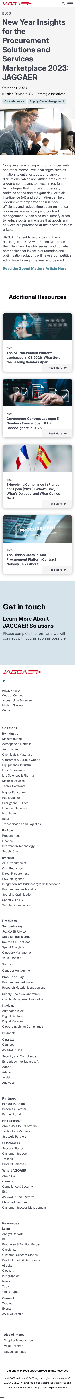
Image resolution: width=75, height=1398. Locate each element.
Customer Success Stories (20, 1255)
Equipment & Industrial (17, 765)
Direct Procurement (15, 873)
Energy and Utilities (15, 803)
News (6, 1281)
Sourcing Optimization (17, 894)
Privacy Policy (11, 690)
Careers (7, 1181)
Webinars (8, 1303)
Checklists (9, 1249)
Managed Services (14, 1202)
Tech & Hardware (13, 786)
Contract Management (17, 970)
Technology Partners (16, 1131)
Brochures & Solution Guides (21, 1244)
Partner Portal (11, 1114)
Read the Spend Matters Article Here (35, 268)
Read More (55, 367)
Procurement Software (17, 982)
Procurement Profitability (19, 889)
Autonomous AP (13, 1011)
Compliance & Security (17, 1186)
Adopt (6, 1067)
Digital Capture (12, 1016)
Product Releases (14, 1164)
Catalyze (8, 1039)
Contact (7, 710)
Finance (7, 841)
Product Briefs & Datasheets (21, 1260)
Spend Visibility (12, 900)
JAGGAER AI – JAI (14, 931)
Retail (6, 818)
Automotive (10, 749)
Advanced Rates (15, 1352)
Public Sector (11, 797)
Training (7, 1159)
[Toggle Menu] (70, 3)
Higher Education (14, 792)
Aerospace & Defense (16, 744)
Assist (6, 1077)
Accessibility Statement (17, 700)
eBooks (7, 1265)
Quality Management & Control (23, 999)
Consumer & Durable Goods (21, 760)
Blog (5, 1239)
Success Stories (13, 1148)
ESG (5, 1191)
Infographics (10, 1276)
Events (6, 1308)
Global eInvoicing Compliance (22, 1026)
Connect (8, 1044)
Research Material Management (23, 987)
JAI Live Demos (12, 1314)
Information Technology (18, 846)
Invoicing (8, 1005)
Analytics (8, 1082)
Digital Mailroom (13, 1021)
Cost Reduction (12, 868)
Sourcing (8, 964)
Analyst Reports (12, 1234)
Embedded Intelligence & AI (20, 1061)
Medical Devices (13, 781)
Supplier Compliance (16, 905)
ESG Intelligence (13, 879)
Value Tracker (11, 958)
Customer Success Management (24, 1207)
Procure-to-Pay (13, 977)
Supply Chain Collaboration (21, 994)
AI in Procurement (14, 863)
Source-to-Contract (16, 942)
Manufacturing (12, 739)
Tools (6, 1286)
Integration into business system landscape (31, 884)
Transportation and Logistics (21, 824)
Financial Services (14, 808)
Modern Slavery (12, 705)
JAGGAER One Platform (18, 1197)
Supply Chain (11, 851)
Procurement (11, 835)
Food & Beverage (13, 770)
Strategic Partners (14, 1136)
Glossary (8, 1270)
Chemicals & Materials (17, 754)
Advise (6, 1072)
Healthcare (9, 813)
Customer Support (14, 1153)
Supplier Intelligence (16, 936)
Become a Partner (14, 1109)
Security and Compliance (19, 1056)
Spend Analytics (13, 947)
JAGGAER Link (12, 1050)
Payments (8, 1033)
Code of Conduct (13, 695)
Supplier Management (19, 1340)
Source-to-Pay (12, 926)
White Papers (11, 1292)
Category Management (17, 952)
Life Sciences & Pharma (18, 775)
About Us (8, 1176)
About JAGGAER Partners (19, 1126)
